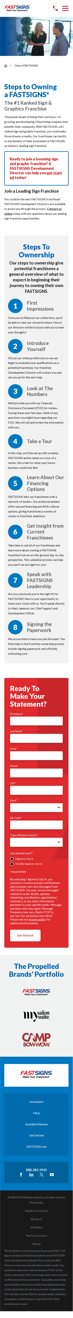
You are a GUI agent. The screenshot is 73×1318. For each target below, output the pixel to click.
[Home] (17, 8)
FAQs (36, 1113)
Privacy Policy (36, 1202)
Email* (13, 748)
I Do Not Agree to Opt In (28, 863)
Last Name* (16, 731)
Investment (36, 1101)
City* (13, 783)
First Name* (16, 713)
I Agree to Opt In (24, 858)
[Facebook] (21, 1175)
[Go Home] (5, 65)
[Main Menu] (65, 8)
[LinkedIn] (31, 1175)
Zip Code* (15, 817)
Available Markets (36, 1124)
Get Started (25, 935)
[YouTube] (52, 1175)
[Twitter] (42, 1175)
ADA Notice (36, 1227)
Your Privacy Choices (36, 1235)
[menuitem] (36, 1203)
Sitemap (36, 1244)
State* (13, 800)
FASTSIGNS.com (36, 1146)
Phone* (14, 765)
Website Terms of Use (36, 1211)
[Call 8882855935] (55, 8)
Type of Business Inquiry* (24, 835)
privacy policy (37, 919)
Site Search (36, 1219)
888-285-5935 (36, 1170)
